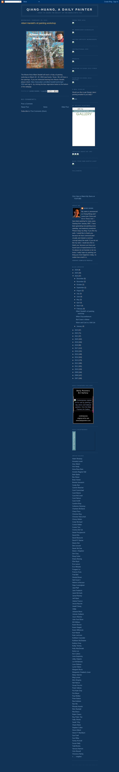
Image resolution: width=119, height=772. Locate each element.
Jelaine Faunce (77, 601)
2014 (76, 357)
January (79, 326)
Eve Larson (76, 564)
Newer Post (25, 107)
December (80, 278)
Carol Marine (76, 493)
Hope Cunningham (78, 585)
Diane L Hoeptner (78, 551)
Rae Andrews (76, 701)
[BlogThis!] (50, 91)
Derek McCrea (77, 548)
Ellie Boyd (75, 561)
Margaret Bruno (77, 669)
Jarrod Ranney (77, 596)
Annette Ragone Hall (79, 472)
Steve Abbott (76, 730)
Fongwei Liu (76, 569)
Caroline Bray (76, 503)
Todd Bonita (76, 746)
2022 (76, 333)
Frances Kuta (76, 572)
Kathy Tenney (77, 646)
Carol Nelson (76, 498)
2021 (76, 336)
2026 (76, 270)
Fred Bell (75, 575)
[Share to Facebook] (55, 91)
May (78, 300)
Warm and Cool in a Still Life (85, 322)
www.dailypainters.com (83, 420)
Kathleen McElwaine (79, 640)
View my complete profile (82, 260)
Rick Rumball (76, 709)
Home (45, 107)
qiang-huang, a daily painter (60, 9)
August (79, 290)
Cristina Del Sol (77, 530)
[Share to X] (53, 91)
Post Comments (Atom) (38, 111)
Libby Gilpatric (77, 659)
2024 (76, 276)
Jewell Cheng (76, 606)
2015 (76, 354)
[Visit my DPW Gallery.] (83, 116)
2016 (76, 351)
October (79, 284)
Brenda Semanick (78, 482)
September (80, 287)
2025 (76, 273)
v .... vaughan (77, 756)
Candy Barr (76, 485)
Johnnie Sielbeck (78, 614)
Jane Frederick (77, 590)
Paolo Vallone (76, 688)
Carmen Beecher (78, 488)
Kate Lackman (77, 635)
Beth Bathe (76, 474)
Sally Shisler (76, 719)
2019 (76, 342)
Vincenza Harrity (77, 754)
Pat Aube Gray (77, 690)
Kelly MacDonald (78, 648)
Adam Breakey (77, 459)
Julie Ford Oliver (77, 619)
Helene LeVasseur (78, 582)
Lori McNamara (77, 662)
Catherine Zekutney (78, 506)
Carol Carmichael (78, 490)
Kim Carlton (76, 654)
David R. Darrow (77, 540)
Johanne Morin (77, 611)
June (78, 296)
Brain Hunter (76, 480)
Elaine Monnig (77, 559)
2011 (76, 366)
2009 (76, 372)
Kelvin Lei (75, 651)
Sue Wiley (75, 738)
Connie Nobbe (77, 524)
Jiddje (74, 609)
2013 (76, 360)
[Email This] (48, 91)
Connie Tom (76, 527)
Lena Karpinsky (77, 656)
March (79, 306)
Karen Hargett (77, 627)
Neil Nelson (76, 683)
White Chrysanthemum (83, 316)
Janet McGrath (77, 593)
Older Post (65, 107)
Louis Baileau (76, 664)
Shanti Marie (76, 725)
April (78, 303)
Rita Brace (75, 712)
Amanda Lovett (77, 461)
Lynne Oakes (76, 667)
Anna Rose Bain (77, 469)
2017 (76, 348)
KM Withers (76, 622)
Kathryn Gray (76, 643)
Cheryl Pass (76, 511)
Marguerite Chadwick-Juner (81, 672)
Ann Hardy (75, 466)
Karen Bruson (76, 625)
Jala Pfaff (75, 588)
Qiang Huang (88, 208)
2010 (76, 369)
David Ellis (75, 535)
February (80, 309)
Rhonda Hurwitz (77, 706)
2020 (76, 339)
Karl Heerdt (76, 633)
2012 (76, 363)
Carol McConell (77, 496)
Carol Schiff (76, 501)
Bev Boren (75, 477)
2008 (76, 375)
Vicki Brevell (76, 751)
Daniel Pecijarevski (78, 532)
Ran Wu (75, 704)
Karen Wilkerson (77, 630)
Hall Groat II (76, 580)
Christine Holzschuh (79, 517)
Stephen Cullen (77, 727)
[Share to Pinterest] (57, 91)
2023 (76, 330)
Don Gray (75, 553)
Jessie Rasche (77, 603)
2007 (76, 378)
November (80, 281)
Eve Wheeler (76, 567)
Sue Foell (75, 735)
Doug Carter (76, 556)
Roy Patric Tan (77, 717)
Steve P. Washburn (78, 733)
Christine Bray (77, 514)
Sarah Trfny (76, 722)
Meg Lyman (76, 677)
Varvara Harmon (77, 749)
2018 (76, 345)
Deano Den (76, 543)
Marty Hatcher (77, 675)
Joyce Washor (77, 617)
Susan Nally (76, 743)
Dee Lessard (76, 546)
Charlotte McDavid (78, 509)
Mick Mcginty (76, 680)
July (78, 293)
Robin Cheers (76, 714)
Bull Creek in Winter (82, 319)
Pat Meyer (75, 693)
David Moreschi (77, 538)
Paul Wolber (76, 696)
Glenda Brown (77, 577)
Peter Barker (76, 698)
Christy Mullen (77, 519)
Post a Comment (27, 104)
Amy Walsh (76, 464)
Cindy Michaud (77, 522)
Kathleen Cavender (78, 638)
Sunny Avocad (77, 741)
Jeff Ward (75, 598)
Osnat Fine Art (77, 685)
